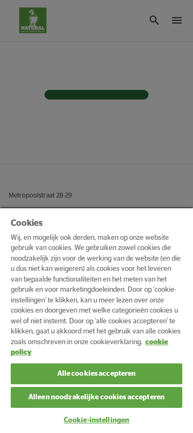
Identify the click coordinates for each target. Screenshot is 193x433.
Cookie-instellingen (96, 420)
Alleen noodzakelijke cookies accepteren (96, 397)
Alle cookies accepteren (96, 373)
